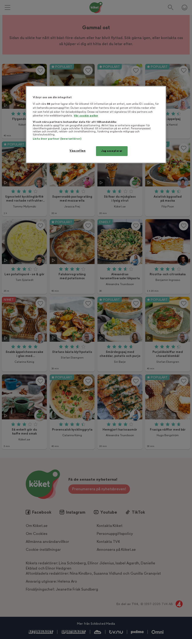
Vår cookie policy (86, 115)
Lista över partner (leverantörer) (57, 138)
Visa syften (77, 150)
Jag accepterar (111, 150)
